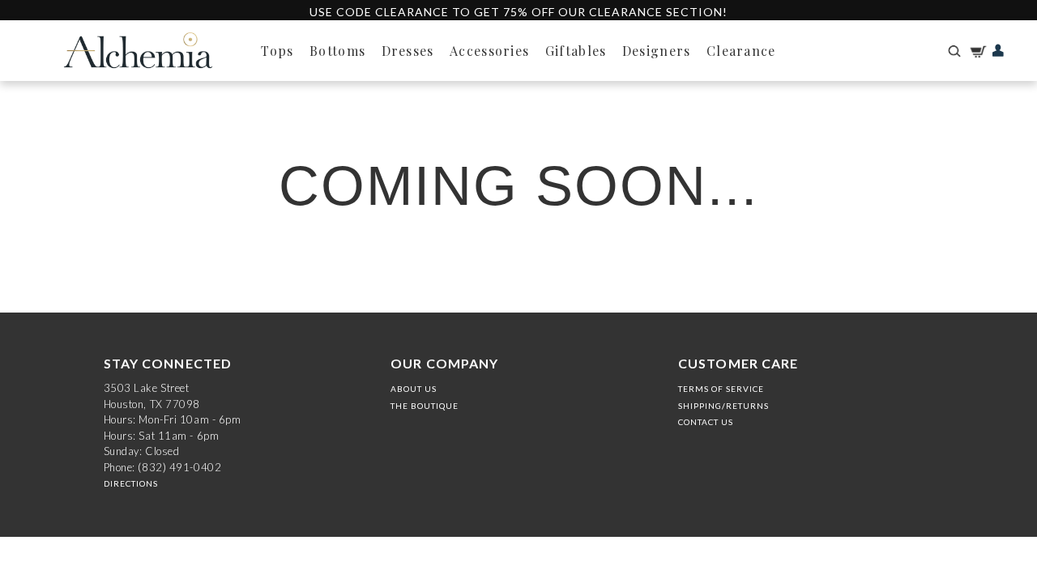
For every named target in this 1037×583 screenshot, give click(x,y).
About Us (413, 389)
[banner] (138, 50)
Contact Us (705, 422)
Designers (656, 50)
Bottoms (337, 50)
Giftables (576, 50)
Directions (131, 483)
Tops (277, 50)
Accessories (489, 50)
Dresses (408, 50)
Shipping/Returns (723, 406)
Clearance (741, 50)
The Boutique (424, 406)
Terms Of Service (721, 389)
